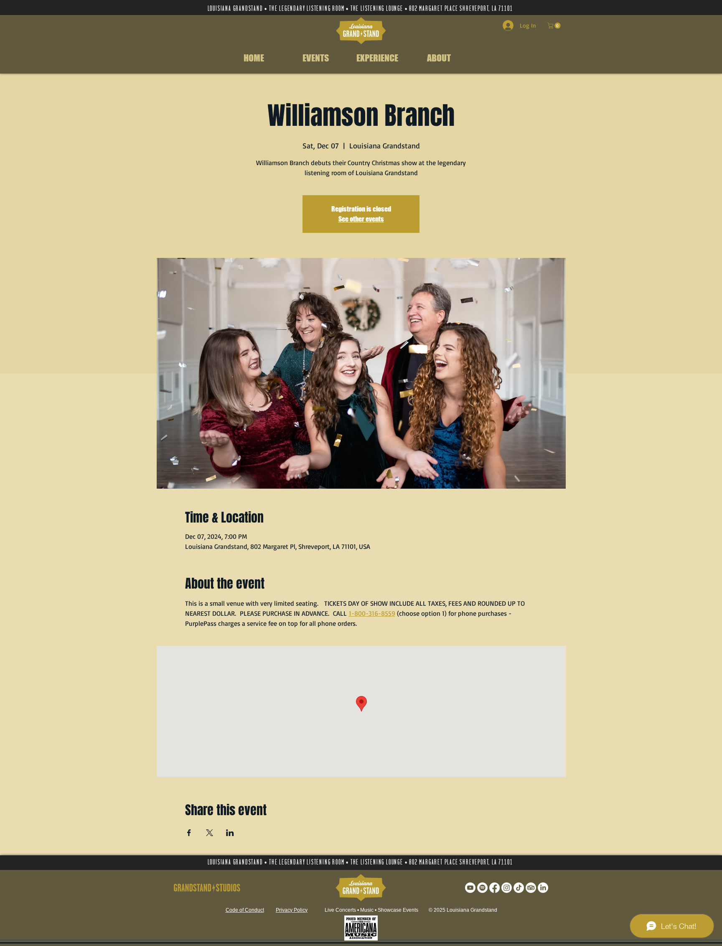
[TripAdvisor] (531, 887)
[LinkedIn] (543, 887)
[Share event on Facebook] (189, 832)
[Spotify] (482, 887)
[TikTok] (519, 887)
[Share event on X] (210, 832)
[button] (554, 25)
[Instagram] (506, 887)
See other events (361, 219)
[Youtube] (470, 887)
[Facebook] (494, 887)
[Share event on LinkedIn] (230, 832)
